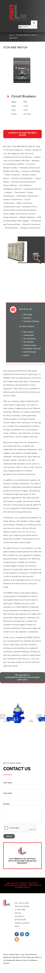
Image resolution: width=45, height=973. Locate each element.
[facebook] (17, 934)
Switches (15, 182)
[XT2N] (22, 55)
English (25, 27)
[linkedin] (27, 934)
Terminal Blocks (11, 228)
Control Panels (9, 210)
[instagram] (22, 934)
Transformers (20, 192)
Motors (19, 203)
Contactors (25, 171)
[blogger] (17, 939)
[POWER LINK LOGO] (19, 5)
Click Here (6, 720)
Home (11, 35)
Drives (29, 203)
